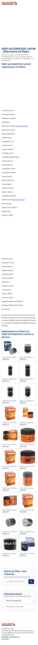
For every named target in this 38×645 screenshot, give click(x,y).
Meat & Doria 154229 (9, 207)
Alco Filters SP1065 (8, 114)
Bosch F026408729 (8, 134)
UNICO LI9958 (7, 294)
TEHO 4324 (6, 282)
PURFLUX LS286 (7, 215)
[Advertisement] (19, 26)
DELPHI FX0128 (7, 165)
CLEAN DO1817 (7, 145)
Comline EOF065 (7, 149)
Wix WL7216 (6, 309)
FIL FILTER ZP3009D (8, 172)
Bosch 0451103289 (8, 126)
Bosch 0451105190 (8, 130)
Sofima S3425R (7, 266)
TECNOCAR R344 (7, 278)
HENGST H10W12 (8, 188)
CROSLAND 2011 (8, 161)
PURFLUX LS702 (7, 259)
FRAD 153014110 (8, 180)
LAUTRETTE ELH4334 (9, 196)
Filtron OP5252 (7, 176)
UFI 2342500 (6, 290)
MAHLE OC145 (7, 200)
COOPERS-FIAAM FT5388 (10, 157)
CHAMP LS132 (7, 138)
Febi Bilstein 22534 (8, 169)
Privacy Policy (5, 639)
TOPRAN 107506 (7, 286)
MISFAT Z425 (6, 211)
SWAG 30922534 (7, 270)
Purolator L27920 (8, 263)
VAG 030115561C (8, 298)
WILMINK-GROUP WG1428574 (12, 301)
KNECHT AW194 (7, 192)
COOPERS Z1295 (7, 153)
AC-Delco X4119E (8, 110)
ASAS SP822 (6, 122)
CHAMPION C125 (8, 142)
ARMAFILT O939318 (9, 118)
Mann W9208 (6, 204)
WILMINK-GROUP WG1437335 (12, 305)
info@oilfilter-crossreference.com (11, 637)
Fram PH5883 (6, 184)
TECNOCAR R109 (7, 274)
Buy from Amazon (21, 126)
